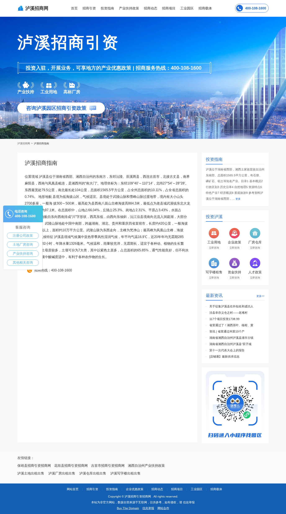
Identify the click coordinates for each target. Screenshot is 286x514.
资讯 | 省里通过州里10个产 (227, 331)
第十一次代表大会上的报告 (227, 350)
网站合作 (163, 508)
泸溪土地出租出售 (30, 473)
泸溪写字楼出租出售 (125, 473)
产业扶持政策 (129, 8)
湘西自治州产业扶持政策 (146, 465)
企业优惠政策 (134, 489)
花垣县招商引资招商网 (71, 465)
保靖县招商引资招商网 (34, 465)
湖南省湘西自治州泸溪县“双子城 (230, 344)
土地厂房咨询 (23, 244)
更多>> (260, 296)
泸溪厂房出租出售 (61, 473)
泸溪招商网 (24, 143)
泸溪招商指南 (41, 143)
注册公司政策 (23, 235)
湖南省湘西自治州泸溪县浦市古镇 (231, 337)
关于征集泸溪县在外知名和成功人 (231, 306)
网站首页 (73, 489)
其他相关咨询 (23, 262)
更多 (238, 198)
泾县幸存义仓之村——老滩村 (228, 312)
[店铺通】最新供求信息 (224, 356)
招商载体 (216, 489)
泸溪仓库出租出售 (92, 473)
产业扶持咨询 (23, 253)
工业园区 (187, 8)
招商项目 (168, 8)
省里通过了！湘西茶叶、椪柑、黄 (231, 325)
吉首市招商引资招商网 (108, 465)
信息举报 (148, 508)
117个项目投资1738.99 (224, 319)
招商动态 (150, 8)
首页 (74, 8)
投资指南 (107, 8)
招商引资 (89, 8)
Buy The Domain (128, 508)
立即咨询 (214, 247)
